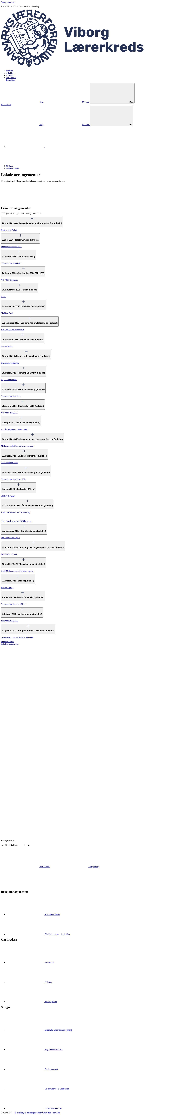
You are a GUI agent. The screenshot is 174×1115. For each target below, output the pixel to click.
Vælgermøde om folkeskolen (12, 330)
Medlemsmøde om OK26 (11, 247)
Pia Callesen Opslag (9, 554)
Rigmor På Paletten (9, 380)
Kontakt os (10, 80)
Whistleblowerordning (51, 1113)
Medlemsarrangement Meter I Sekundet (17, 637)
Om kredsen (11, 78)
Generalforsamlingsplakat (11, 263)
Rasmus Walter (7, 346)
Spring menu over (8, 2)
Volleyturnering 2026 (9, 280)
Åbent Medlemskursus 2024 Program (16, 521)
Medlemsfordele (12, 168)
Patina (3, 296)
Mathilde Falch (7, 313)
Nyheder (9, 75)
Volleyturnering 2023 (9, 621)
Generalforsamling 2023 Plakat (13, 604)
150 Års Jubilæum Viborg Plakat (14, 429)
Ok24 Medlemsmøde (9, 463)
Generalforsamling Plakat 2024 (13, 479)
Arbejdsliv (10, 73)
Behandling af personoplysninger (28, 1113)
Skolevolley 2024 (8, 496)
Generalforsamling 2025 (11, 396)
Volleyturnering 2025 (9, 413)
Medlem (9, 71)
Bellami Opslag (7, 587)
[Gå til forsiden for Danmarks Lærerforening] (25, 146)
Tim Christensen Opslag (10, 538)
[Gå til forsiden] (87, 66)
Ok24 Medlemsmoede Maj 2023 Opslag (17, 571)
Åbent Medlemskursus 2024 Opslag (15, 512)
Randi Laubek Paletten (10, 363)
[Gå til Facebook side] (20, 886)
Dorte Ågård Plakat (9, 230)
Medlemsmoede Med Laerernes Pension (17, 446)
